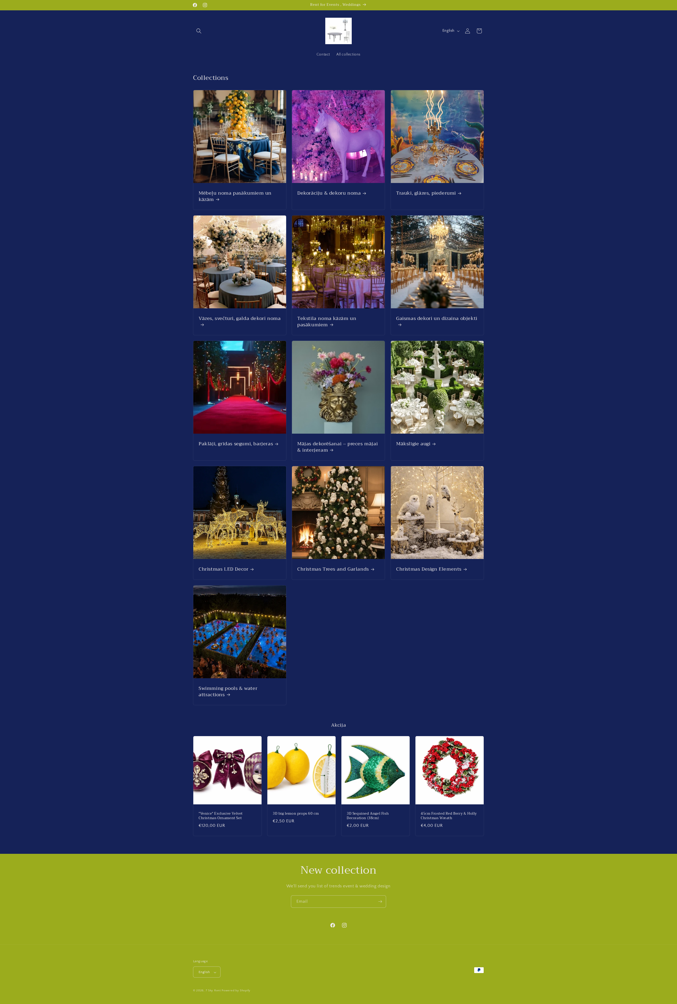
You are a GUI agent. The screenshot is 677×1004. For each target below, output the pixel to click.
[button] (199, 31)
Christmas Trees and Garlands (333, 569)
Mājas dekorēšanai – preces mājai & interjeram (337, 447)
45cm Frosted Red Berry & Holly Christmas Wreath (449, 816)
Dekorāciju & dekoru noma (329, 193)
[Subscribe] (380, 901)
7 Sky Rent (213, 990)
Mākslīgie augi (413, 444)
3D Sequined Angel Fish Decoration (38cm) (368, 816)
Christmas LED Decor (223, 569)
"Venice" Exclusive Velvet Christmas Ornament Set (221, 816)
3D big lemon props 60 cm (296, 814)
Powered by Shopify (236, 990)
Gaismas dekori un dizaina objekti (436, 319)
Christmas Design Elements (428, 569)
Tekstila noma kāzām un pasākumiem (326, 322)
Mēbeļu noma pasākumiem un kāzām (235, 196)
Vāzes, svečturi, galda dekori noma (240, 319)
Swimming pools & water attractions (228, 691)
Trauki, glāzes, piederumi (426, 193)
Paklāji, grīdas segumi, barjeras (236, 444)
